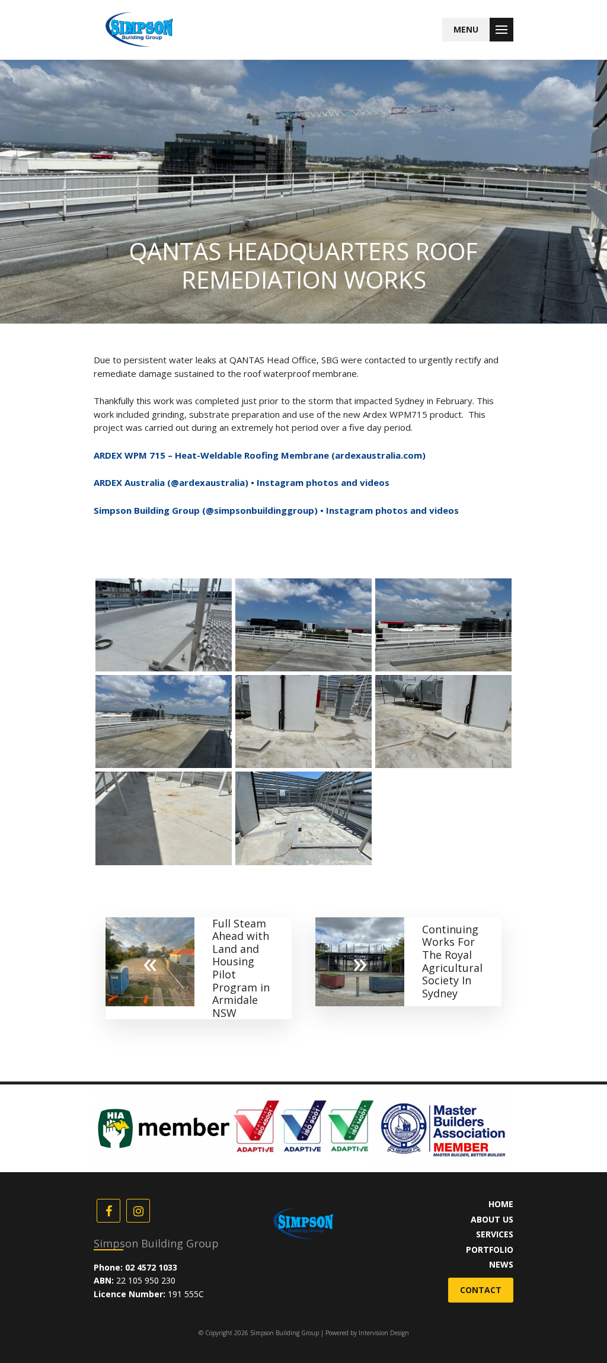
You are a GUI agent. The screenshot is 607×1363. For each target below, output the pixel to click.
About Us (492, 1219)
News (501, 1264)
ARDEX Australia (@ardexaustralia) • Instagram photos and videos (241, 482)
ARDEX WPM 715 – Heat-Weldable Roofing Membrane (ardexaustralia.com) (260, 455)
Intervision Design (384, 1333)
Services (494, 1234)
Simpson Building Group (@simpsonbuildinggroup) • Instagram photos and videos (276, 510)
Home (500, 1204)
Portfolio (489, 1249)
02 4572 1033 (151, 1267)
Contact (480, 1289)
